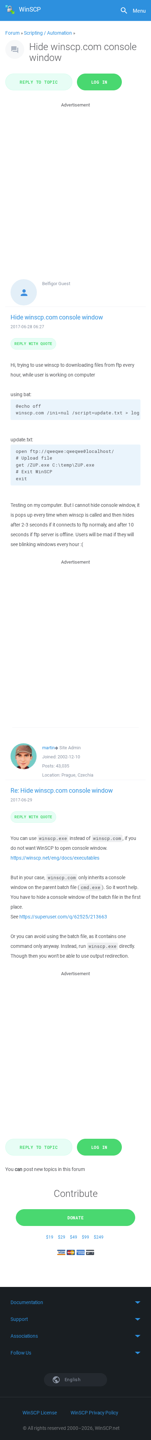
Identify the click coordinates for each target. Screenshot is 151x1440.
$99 (85, 1237)
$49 (73, 1237)
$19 (49, 1237)
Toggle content (75, 1302)
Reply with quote (33, 343)
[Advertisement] (75, 184)
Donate (75, 1217)
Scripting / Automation (48, 33)
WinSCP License (39, 1413)
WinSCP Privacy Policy (94, 1413)
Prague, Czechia (77, 775)
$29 (61, 1237)
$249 (99, 1237)
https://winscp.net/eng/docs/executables (55, 858)
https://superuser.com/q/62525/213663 (63, 917)
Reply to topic (39, 82)
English (72, 1380)
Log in (99, 82)
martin (48, 748)
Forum (12, 33)
